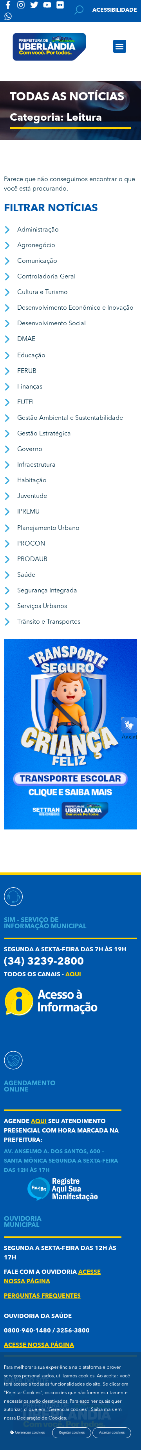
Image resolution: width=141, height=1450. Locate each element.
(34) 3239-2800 (44, 962)
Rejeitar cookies (72, 1432)
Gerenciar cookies (29, 1432)
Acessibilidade (114, 10)
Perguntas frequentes (42, 1296)
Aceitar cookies (112, 1432)
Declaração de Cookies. (42, 1418)
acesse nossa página (39, 1345)
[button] (119, 46)
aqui (73, 975)
